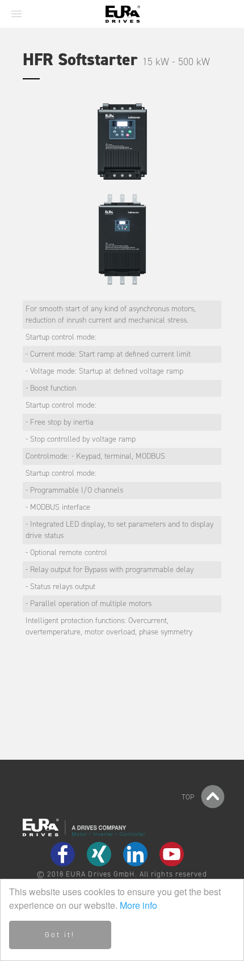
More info (138, 905)
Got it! (60, 934)
